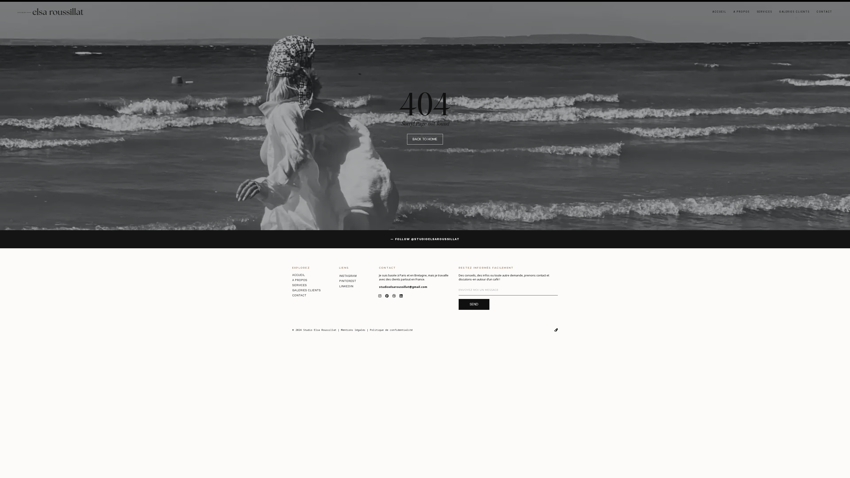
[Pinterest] (386, 295)
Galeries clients (794, 11)
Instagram (348, 276)
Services (764, 11)
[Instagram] (379, 295)
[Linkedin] (401, 295)
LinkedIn (346, 286)
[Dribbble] (394, 295)
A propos (741, 11)
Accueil (719, 11)
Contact (824, 11)
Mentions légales (353, 330)
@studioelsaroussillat (435, 239)
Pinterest (347, 281)
